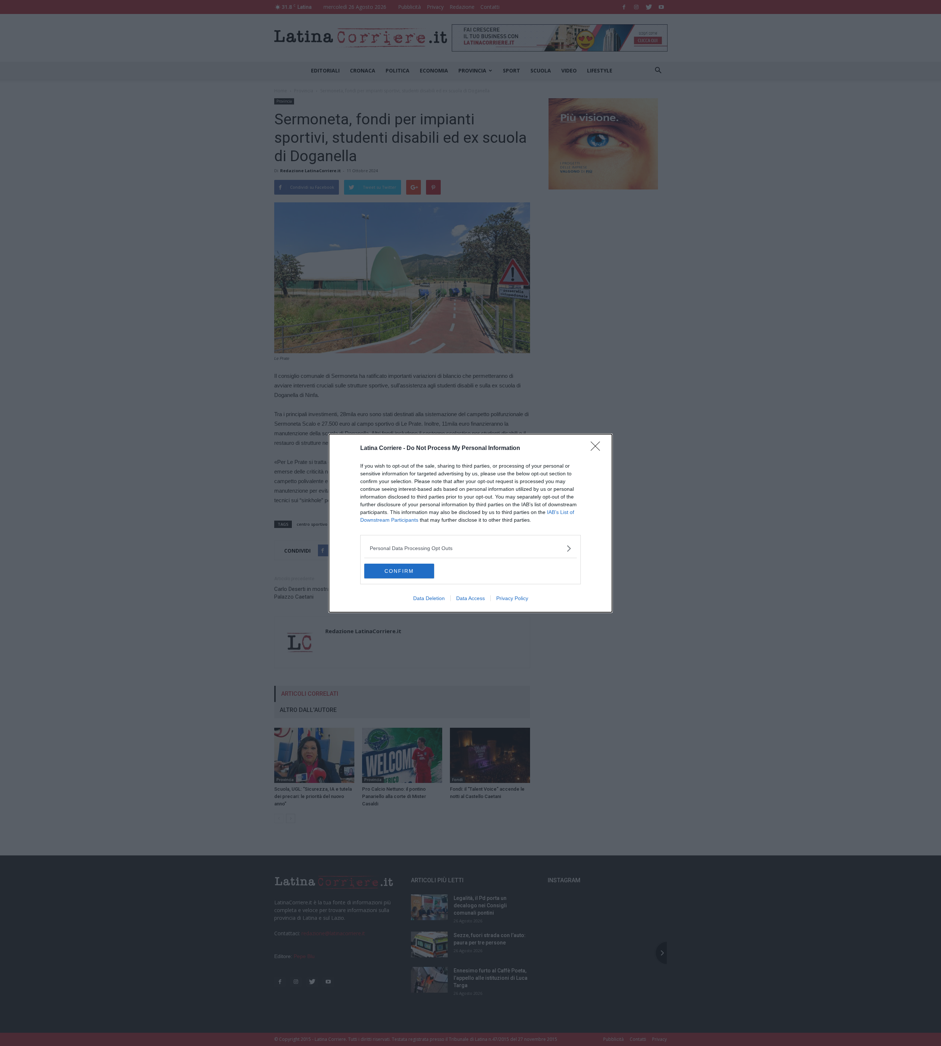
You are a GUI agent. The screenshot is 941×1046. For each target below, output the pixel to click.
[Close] (598, 448)
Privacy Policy (512, 598)
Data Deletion (429, 598)
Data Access (470, 598)
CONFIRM (399, 571)
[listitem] (470, 548)
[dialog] (470, 523)
